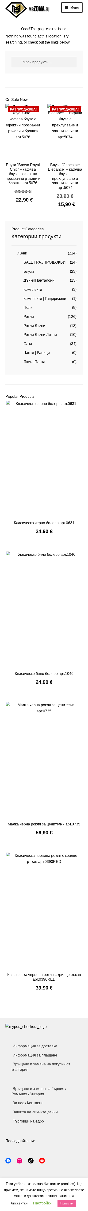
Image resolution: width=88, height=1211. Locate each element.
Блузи (28, 271)
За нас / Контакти (27, 1103)
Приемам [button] (66, 1203)
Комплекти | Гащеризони (44, 299)
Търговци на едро (28, 1121)
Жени (22, 253)
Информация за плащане (35, 1055)
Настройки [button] (42, 1203)
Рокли (28, 317)
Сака (27, 344)
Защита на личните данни (35, 1112)
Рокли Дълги (34, 326)
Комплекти (32, 289)
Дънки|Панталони (38, 280)
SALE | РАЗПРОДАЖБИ (44, 262)
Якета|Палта (34, 362)
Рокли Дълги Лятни (40, 335)
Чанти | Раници (36, 353)
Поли (28, 307)
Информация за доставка (35, 1046)
